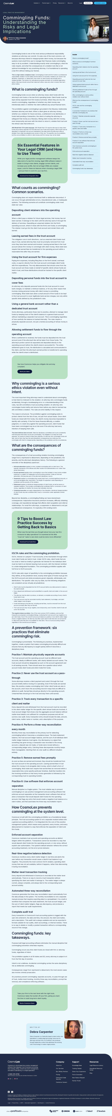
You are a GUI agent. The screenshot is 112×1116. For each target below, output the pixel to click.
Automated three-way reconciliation (83, 161)
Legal (9, 1102)
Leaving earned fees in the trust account (84, 72)
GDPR (21, 1102)
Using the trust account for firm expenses (85, 75)
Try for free (88, 3)
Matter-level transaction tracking (82, 158)
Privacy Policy (15, 1102)
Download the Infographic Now (29, 176)
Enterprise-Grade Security (61, 1078)
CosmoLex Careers (61, 1082)
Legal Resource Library (96, 1065)
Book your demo (25, 371)
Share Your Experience (79, 1071)
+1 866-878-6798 (13, 1074)
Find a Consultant (77, 1074)
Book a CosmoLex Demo (27, 1003)
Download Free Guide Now (28, 542)
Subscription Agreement (30, 1102)
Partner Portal (76, 1080)
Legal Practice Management (14, 12)
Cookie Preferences (50, 1102)
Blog (91, 1073)
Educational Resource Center (96, 1069)
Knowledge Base (77, 1065)
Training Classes (77, 1068)
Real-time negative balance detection (83, 154)
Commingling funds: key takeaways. (83, 168)
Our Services (60, 1068)
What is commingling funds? (81, 58)
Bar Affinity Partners (62, 1071)
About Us (70, 3)
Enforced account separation (81, 151)
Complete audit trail (78, 165)
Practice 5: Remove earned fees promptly (85, 137)
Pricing (54, 3)
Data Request (41, 1102)
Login (80, 3)
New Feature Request (78, 1077)
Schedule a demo (100, 3)
